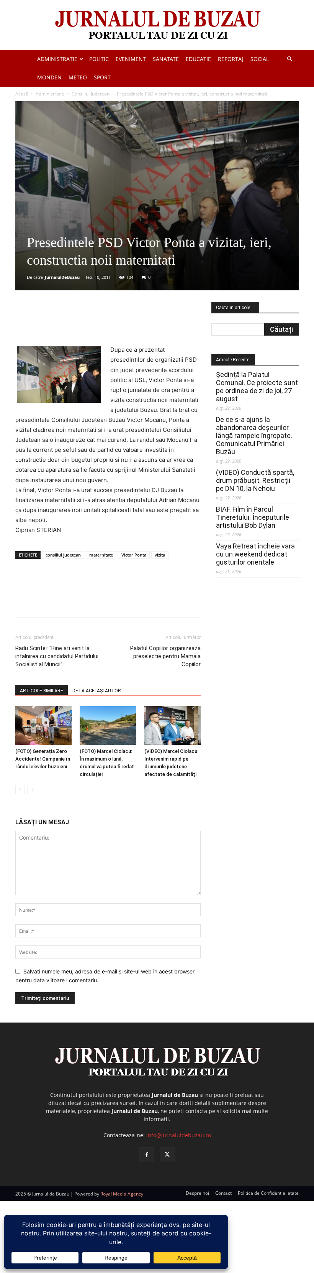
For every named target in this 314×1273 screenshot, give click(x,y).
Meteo (78, 77)
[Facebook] (72, 323)
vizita (160, 555)
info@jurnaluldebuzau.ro (178, 1135)
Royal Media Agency (121, 1194)
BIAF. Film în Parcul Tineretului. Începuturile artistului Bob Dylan (252, 517)
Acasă (21, 94)
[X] (90, 323)
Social (259, 59)
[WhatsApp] (125, 323)
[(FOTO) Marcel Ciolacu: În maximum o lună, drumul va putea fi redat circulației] (108, 725)
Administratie (57, 59)
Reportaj (231, 59)
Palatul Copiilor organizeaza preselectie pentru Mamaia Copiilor (165, 656)
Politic (99, 59)
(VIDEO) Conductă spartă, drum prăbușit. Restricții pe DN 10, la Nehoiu (255, 480)
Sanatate (166, 59)
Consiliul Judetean (91, 94)
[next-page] (32, 789)
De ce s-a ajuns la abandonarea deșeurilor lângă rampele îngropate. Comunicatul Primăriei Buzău (254, 435)
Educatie (198, 59)
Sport (102, 77)
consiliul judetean (63, 555)
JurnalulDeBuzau (62, 277)
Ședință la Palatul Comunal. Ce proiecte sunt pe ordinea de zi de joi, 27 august (257, 387)
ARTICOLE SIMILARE (41, 690)
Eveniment (131, 59)
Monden (49, 77)
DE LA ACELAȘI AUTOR (96, 690)
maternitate (101, 555)
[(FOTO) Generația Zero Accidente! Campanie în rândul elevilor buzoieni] (43, 725)
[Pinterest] (107, 323)
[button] (289, 59)
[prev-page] (20, 789)
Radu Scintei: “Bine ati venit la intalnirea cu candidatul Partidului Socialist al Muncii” (56, 656)
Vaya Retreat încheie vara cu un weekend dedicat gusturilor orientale (255, 554)
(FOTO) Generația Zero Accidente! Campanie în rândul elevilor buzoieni (42, 758)
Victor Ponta (133, 555)
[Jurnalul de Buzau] (157, 25)
